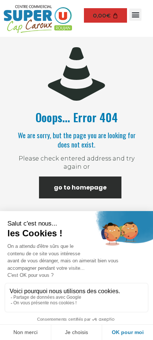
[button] (135, 15)
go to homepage (80, 187)
